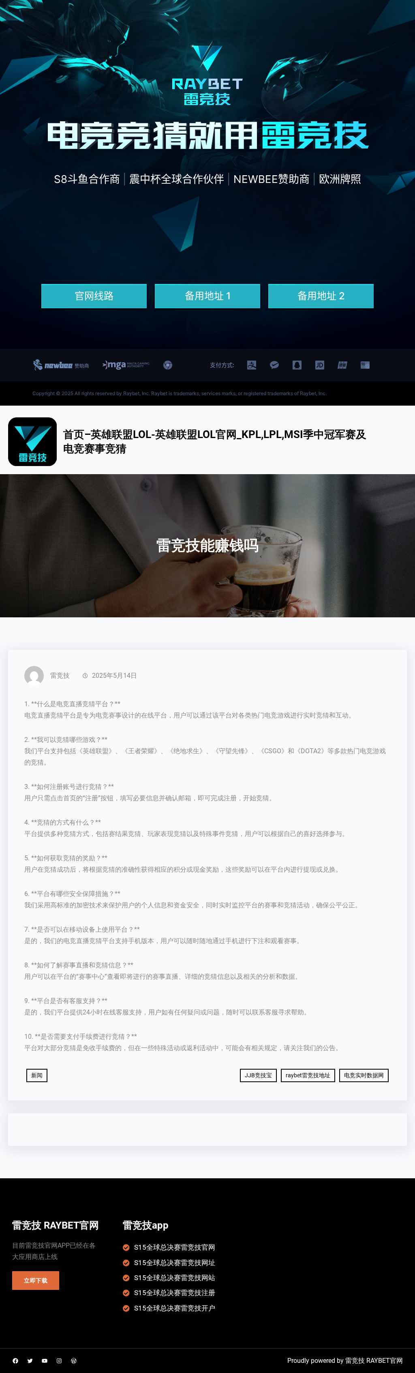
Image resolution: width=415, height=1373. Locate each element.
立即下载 (36, 1280)
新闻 (37, 1075)
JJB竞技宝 (258, 1075)
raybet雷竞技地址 (308, 1075)
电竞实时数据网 (364, 1075)
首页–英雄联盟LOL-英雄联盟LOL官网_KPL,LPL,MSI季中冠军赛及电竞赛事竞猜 (214, 441)
